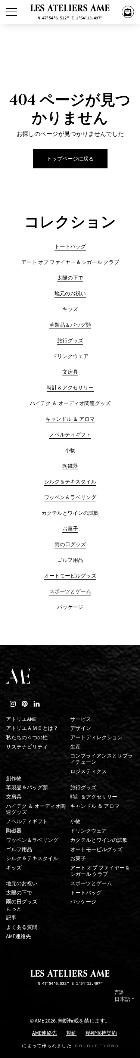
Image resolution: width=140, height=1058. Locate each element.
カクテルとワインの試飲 (70, 513)
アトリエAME (21, 719)
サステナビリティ (27, 746)
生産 (75, 746)
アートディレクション (96, 737)
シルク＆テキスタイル (70, 481)
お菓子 (70, 528)
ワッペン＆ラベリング (70, 497)
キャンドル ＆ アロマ (70, 419)
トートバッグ (70, 246)
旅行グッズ (70, 340)
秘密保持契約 (101, 1033)
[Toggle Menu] (11, 12)
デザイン (80, 728)
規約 (71, 1033)
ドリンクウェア (70, 356)
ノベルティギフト (70, 434)
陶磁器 (70, 466)
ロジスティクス (88, 771)
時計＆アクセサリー (70, 387)
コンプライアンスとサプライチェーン (101, 759)
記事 (11, 917)
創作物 (14, 778)
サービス (80, 719)
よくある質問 (21, 927)
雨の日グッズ (70, 544)
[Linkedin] (37, 704)
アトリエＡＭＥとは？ (32, 728)
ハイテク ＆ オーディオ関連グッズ (70, 403)
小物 (70, 450)
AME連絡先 (18, 936)
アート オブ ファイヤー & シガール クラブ (70, 262)
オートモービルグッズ (70, 575)
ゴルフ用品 (70, 560)
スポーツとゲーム (70, 591)
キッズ (70, 309)
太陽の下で (70, 277)
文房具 (70, 372)
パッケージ (70, 607)
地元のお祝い (70, 293)
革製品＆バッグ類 (70, 325)
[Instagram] (13, 704)
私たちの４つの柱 (27, 737)
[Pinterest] (25, 704)
